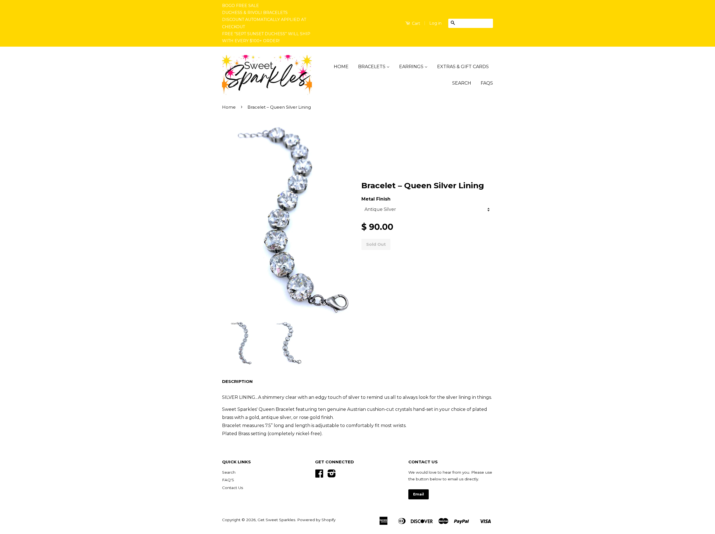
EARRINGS (412, 66)
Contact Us (232, 487)
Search (228, 472)
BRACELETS (372, 66)
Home (229, 107)
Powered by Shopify (316, 520)
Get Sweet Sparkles (276, 520)
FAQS (487, 83)
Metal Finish (375, 199)
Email (418, 494)
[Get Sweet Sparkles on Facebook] (319, 475)
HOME (341, 66)
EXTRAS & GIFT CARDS (463, 66)
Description (237, 381)
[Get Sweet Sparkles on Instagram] (331, 475)
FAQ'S (228, 480)
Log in (435, 23)
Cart (415, 23)
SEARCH (461, 83)
